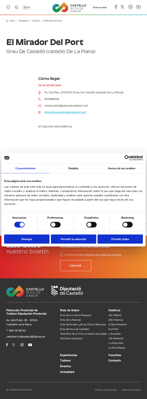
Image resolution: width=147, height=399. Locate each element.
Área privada (100, 7)
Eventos (65, 366)
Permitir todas (120, 238)
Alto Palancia (115, 319)
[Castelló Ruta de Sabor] (69, 7)
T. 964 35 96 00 (16, 330)
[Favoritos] (8, 7)
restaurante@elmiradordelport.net (66, 105)
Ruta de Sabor (69, 310)
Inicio (12, 20)
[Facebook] (116, 7)
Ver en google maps (49, 85)
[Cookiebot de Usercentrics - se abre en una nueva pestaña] (127, 158)
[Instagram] (130, 7)
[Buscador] (16, 7)
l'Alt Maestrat (115, 338)
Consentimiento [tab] (25, 168)
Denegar (27, 238)
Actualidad (67, 372)
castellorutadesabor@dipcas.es (25, 336)
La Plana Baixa (116, 347)
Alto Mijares (115, 315)
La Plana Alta (115, 343)
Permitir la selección (73, 238)
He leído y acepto (93, 254)
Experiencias (68, 355)
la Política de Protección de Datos (102, 254)
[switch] (55, 225)
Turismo (36, 20)
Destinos (114, 310)
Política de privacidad (106, 389)
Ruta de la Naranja (70, 319)
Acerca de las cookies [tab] (121, 168)
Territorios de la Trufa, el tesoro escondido (83, 333)
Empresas (23, 20)
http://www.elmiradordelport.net (65, 112)
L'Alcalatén (114, 333)
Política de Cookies (131, 389)
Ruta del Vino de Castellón (74, 329)
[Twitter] (123, 7)
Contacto (114, 360)
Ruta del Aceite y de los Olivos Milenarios (83, 324)
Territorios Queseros (71, 338)
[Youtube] (138, 7)
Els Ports (113, 329)
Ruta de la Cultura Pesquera (76, 315)
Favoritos (114, 355)
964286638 (51, 99)
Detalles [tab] (73, 168)
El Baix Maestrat (117, 324)
